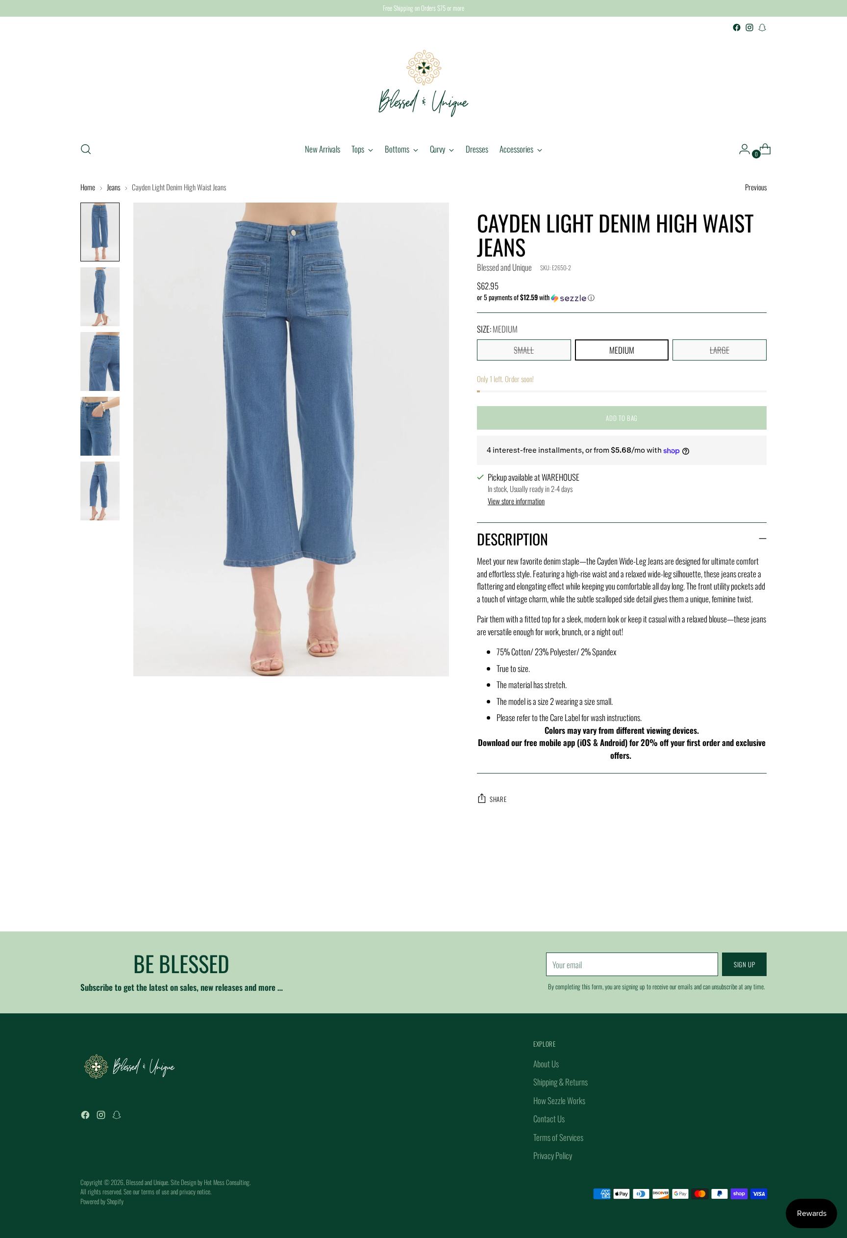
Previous (756, 186)
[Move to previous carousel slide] (735, 898)
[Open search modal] (86, 149)
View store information (516, 500)
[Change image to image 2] (100, 296)
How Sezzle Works (559, 1100)
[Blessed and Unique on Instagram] (749, 27)
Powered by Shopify (102, 1201)
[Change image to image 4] (100, 426)
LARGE (719, 350)
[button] (622, 297)
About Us (546, 1063)
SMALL (524, 350)
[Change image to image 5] (100, 491)
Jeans (113, 186)
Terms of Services (558, 1137)
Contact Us (549, 1118)
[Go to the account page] (740, 149)
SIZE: (497, 329)
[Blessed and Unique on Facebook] (736, 27)
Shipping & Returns (560, 1082)
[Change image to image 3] (100, 361)
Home (87, 186)
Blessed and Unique (504, 267)
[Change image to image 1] (100, 232)
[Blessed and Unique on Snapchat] (762, 27)
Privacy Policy (552, 1155)
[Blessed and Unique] (423, 83)
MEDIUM (621, 350)
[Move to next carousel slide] (758, 897)
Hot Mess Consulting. (227, 1182)
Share (498, 799)
